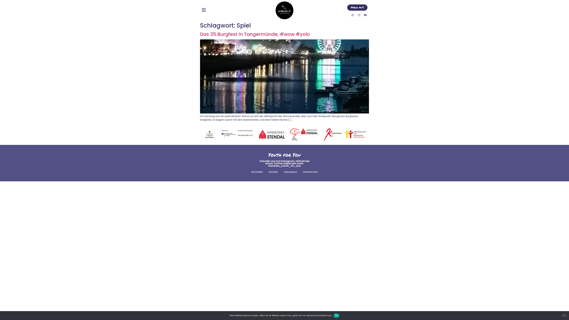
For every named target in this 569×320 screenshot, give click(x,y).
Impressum (290, 172)
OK (336, 315)
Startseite (257, 172)
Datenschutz (310, 172)
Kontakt (273, 172)
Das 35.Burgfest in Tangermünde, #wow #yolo (255, 34)
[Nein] (564, 315)
